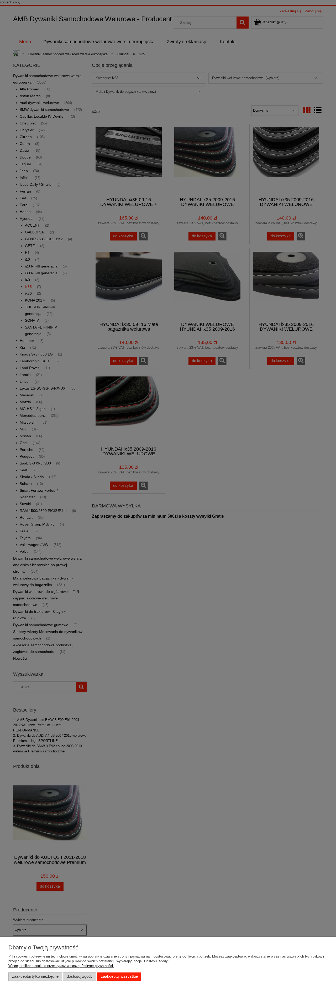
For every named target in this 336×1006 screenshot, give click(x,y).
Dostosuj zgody (80, 976)
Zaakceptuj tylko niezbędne (35, 976)
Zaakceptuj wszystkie (119, 976)
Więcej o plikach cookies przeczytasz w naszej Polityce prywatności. (61, 966)
